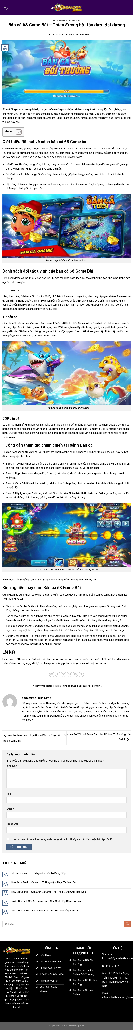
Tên (9, 793)
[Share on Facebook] (57, 674)
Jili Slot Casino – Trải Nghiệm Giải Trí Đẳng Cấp (38, 873)
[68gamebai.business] (66, 7)
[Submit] (127, 924)
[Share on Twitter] (63, 674)
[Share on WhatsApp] (51, 674)
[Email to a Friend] (69, 674)
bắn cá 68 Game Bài (30, 304)
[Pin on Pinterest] (75, 674)
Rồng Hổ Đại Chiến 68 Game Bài (33, 579)
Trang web (12, 824)
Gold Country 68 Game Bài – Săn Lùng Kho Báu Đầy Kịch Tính (45, 910)
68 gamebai (17, 109)
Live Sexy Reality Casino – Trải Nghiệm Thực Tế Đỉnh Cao (44, 882)
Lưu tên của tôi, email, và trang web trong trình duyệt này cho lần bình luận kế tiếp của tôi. (63, 839)
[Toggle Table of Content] (17, 132)
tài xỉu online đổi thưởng (69, 424)
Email (10, 809)
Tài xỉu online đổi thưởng (66, 20)
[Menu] (5, 7)
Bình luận (12, 765)
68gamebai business (79, 35)
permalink (96, 686)
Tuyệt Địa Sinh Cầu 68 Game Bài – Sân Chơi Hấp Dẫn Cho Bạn (46, 901)
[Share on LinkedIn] (81, 674)
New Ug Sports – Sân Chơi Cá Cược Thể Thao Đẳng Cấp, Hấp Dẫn (48, 891)
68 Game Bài (12, 958)
